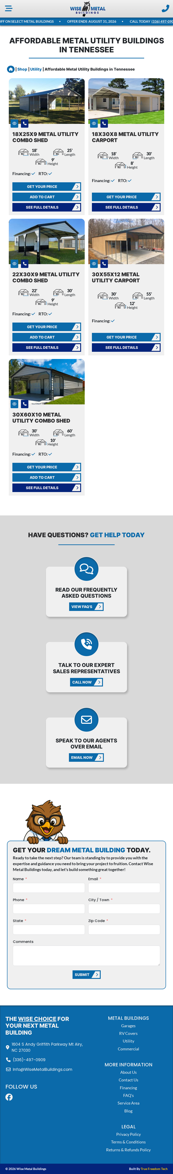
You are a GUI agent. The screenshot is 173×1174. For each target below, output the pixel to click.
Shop (22, 69)
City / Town (98, 899)
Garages (128, 1025)
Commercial (128, 1049)
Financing (128, 1087)
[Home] (88, 9)
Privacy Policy (128, 1134)
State (18, 920)
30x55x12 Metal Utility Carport (116, 277)
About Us (128, 1072)
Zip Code (96, 920)
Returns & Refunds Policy (128, 1149)
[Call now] (165, 9)
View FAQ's (81, 606)
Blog (128, 1111)
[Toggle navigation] (9, 8)
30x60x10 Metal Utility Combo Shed (41, 418)
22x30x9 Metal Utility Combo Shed (46, 277)
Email (93, 879)
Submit (82, 974)
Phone (18, 899)
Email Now (82, 757)
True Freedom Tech (154, 1169)
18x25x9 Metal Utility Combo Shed (45, 137)
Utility (36, 69)
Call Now (82, 682)
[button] (14, 123)
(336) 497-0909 (160, 21)
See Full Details (42, 207)
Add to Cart (42, 197)
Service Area (128, 1103)
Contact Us (128, 1080)
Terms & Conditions (128, 1142)
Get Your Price (42, 186)
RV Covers (128, 1033)
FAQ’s (128, 1095)
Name (18, 879)
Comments (23, 941)
